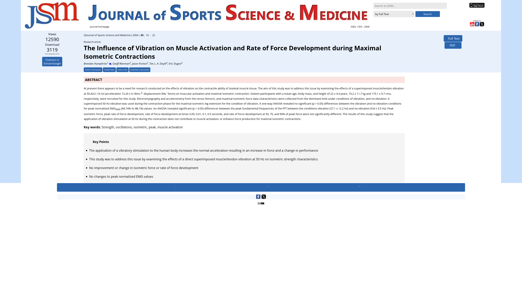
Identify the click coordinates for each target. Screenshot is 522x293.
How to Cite (122, 70)
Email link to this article (139, 70)
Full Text (453, 38)
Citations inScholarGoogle (52, 61)
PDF (451, 45)
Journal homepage (99, 26)
